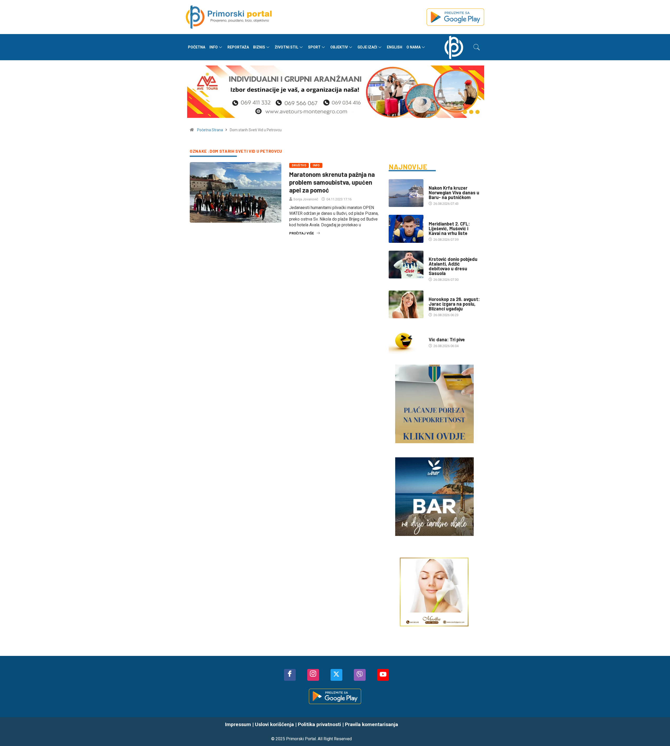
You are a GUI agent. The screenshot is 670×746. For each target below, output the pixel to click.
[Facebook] (290, 675)
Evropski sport (442, 254)
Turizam (436, 182)
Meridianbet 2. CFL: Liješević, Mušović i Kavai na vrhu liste (449, 228)
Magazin (436, 294)
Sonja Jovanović (305, 199)
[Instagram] (313, 675)
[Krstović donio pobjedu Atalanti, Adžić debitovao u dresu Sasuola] (406, 264)
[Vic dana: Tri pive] (406, 340)
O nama (413, 47)
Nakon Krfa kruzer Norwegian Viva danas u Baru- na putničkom (454, 192)
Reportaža (238, 47)
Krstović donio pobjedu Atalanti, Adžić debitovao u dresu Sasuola (453, 266)
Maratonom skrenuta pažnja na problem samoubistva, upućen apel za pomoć (332, 182)
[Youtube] (383, 675)
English (394, 47)
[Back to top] (658, 731)
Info (213, 47)
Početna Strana (210, 130)
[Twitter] (336, 675)
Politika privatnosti (319, 724)
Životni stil (286, 47)
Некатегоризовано (445, 334)
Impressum (238, 724)
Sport (314, 47)
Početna (196, 47)
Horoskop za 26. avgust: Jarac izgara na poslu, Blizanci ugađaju (454, 303)
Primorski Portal (301, 738)
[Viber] (360, 675)
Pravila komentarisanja (371, 724)
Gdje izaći (367, 47)
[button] (476, 47)
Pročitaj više (301, 233)
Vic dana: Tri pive (447, 339)
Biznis (259, 47)
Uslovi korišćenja (274, 724)
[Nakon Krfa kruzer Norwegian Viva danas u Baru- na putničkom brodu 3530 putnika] (406, 193)
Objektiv (339, 47)
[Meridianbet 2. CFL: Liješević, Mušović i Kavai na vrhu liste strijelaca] (406, 229)
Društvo (299, 165)
